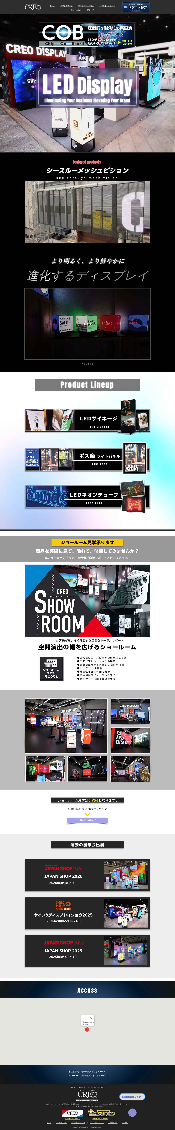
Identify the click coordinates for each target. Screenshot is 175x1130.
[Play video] (87, 324)
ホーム (52, 6)
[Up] (132, 1112)
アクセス (90, 10)
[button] (147, 240)
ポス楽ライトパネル (86, 6)
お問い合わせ (76, 10)
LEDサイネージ (66, 6)
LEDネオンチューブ (107, 6)
